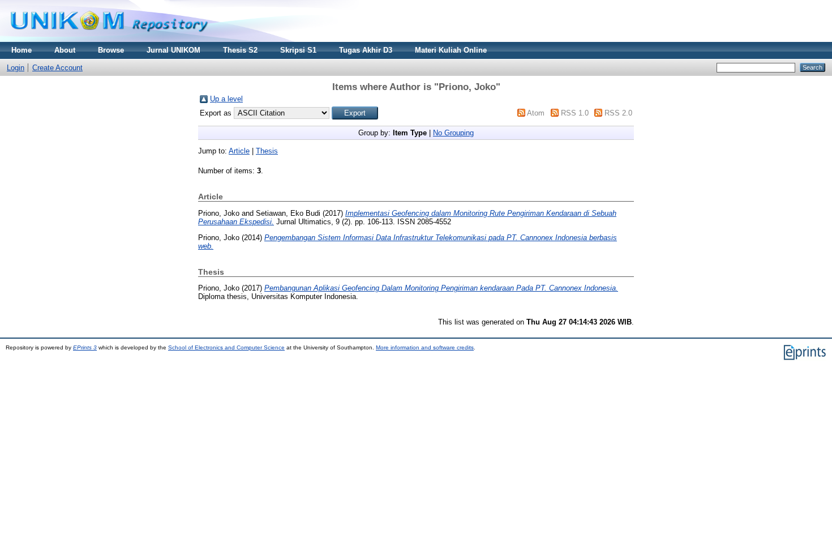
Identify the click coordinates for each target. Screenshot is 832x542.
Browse (111, 50)
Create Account (57, 67)
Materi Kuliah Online (451, 50)
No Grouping (453, 133)
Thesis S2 (240, 50)
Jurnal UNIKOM (173, 50)
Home (21, 50)
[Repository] (109, 39)
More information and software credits (425, 347)
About (64, 50)
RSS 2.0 (618, 113)
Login (15, 67)
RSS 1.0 (575, 113)
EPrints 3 (85, 347)
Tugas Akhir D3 (365, 50)
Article (239, 151)
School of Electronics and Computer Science (226, 347)
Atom (535, 113)
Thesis (267, 151)
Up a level (226, 99)
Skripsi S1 (298, 50)
